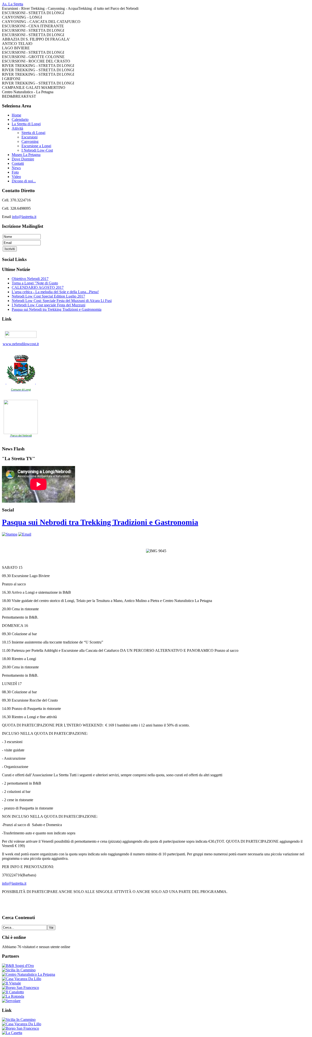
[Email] (24, 534)
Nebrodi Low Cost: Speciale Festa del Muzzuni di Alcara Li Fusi (62, 301)
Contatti (18, 163)
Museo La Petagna (26, 155)
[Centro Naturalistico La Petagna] (28, 974)
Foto (15, 172)
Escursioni (29, 137)
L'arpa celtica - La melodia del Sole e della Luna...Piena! (55, 292)
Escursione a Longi (36, 146)
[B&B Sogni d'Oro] (18, 966)
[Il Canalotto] (13, 992)
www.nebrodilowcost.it (21, 344)
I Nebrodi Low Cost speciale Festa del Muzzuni (48, 305)
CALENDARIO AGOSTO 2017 (38, 287)
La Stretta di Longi (26, 124)
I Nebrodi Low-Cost (37, 150)
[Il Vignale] (11, 983)
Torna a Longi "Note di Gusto (35, 283)
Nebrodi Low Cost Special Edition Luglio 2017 (48, 296)
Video (16, 177)
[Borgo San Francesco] (20, 987)
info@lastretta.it (24, 217)
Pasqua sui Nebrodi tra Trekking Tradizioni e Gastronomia (56, 309)
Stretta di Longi (33, 133)
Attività (17, 128)
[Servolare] (11, 1001)
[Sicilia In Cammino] (19, 970)
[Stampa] (9, 534)
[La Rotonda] (13, 996)
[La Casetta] (12, 1033)
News (16, 168)
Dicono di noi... (24, 181)
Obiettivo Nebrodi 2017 (30, 279)
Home (16, 115)
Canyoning (30, 141)
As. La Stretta (12, 4)
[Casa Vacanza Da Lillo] (21, 979)
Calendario (20, 119)
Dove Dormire (23, 159)
